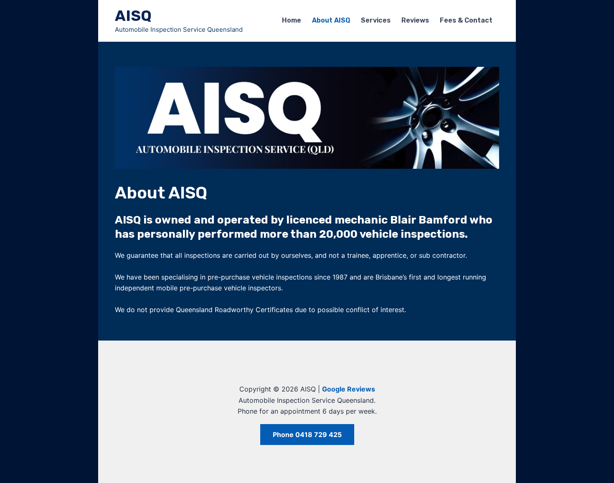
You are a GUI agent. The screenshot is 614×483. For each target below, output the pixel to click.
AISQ (133, 16)
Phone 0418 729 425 (307, 434)
